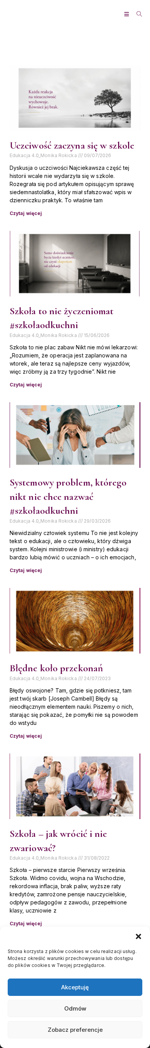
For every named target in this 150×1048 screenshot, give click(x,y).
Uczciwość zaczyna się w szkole (72, 145)
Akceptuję (75, 987)
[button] (138, 936)
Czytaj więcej (26, 213)
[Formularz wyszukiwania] (136, 14)
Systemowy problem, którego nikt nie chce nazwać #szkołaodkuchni (68, 496)
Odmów (75, 1008)
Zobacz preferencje (75, 1029)
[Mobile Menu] (127, 14)
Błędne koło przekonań (56, 668)
